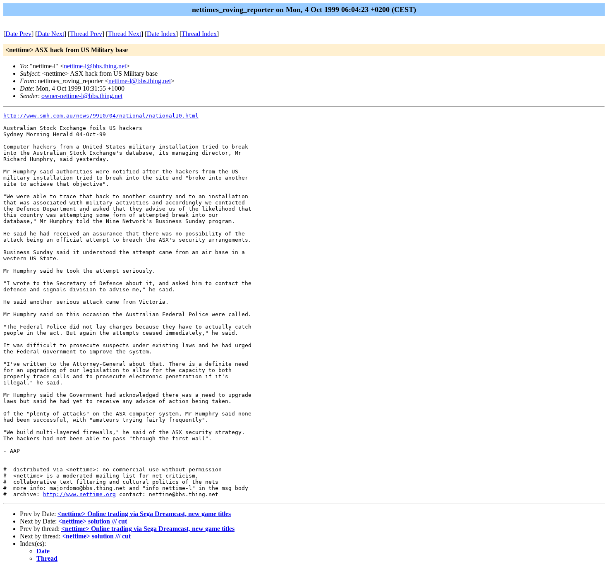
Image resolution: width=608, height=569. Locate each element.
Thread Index (199, 33)
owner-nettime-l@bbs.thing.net (81, 95)
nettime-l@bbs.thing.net (95, 66)
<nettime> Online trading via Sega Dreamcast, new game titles (144, 513)
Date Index (161, 33)
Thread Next (124, 33)
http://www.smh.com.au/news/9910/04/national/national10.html (101, 116)
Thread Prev (86, 33)
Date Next (50, 33)
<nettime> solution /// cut (92, 521)
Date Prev (18, 33)
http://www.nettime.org (79, 494)
